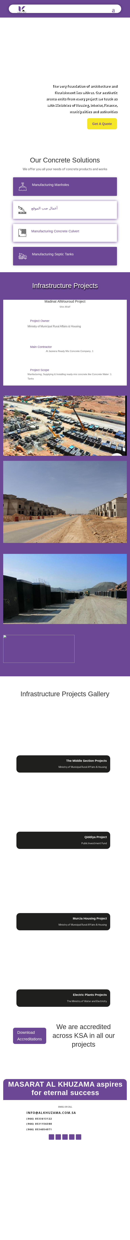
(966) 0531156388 (39, 1123)
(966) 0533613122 (39, 1118)
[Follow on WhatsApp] (71, 1137)
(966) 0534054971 (39, 1129)
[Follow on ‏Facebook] (78, 1137)
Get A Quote (102, 124)
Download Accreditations (29, 1035)
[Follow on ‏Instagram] (58, 1137)
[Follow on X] (51, 1137)
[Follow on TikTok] (65, 1137)
